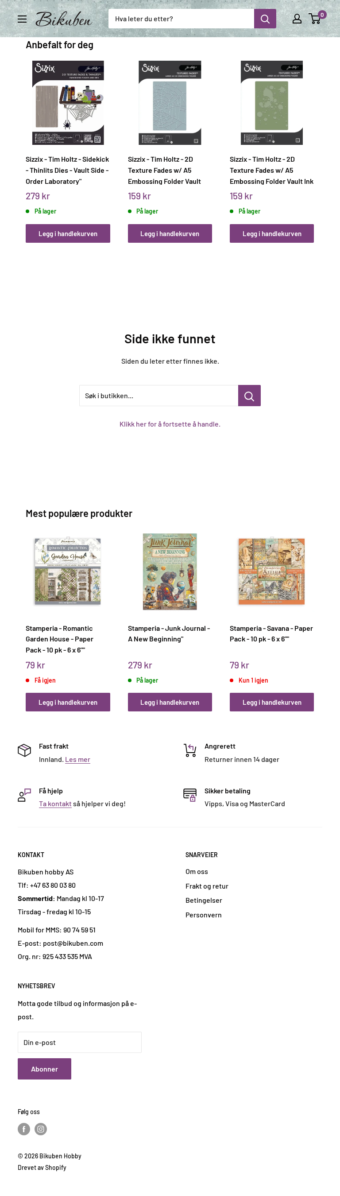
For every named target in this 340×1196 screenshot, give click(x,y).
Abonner (44, 1068)
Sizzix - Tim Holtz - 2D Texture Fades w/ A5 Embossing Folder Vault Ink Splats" (271, 170)
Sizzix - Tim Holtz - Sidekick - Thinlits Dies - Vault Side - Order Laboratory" (67, 170)
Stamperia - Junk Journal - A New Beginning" (169, 633)
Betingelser (203, 900)
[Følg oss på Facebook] (24, 1129)
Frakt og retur (206, 885)
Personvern (203, 914)
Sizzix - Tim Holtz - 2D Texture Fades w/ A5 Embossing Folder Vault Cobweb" (164, 170)
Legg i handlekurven (68, 233)
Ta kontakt (55, 803)
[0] (315, 18)
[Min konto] (297, 18)
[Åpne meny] (22, 19)
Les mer (77, 759)
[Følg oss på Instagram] (41, 1129)
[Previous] (28, 143)
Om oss (196, 871)
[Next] (312, 143)
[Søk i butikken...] (249, 395)
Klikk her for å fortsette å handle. (170, 423)
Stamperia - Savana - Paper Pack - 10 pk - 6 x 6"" (271, 633)
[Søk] (265, 18)
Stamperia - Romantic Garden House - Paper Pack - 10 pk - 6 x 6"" (59, 639)
